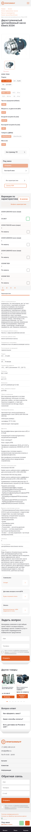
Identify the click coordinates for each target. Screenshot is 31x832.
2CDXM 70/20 (5, 263)
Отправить (6, 658)
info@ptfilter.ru (6, 751)
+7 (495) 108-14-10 (8, 747)
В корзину (7, 697)
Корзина (25, 830)
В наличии (24, 199)
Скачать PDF (10, 185)
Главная (3, 9)
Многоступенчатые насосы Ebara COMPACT (22, 688)
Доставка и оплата (6, 824)
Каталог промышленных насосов (9, 11)
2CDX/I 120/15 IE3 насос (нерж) (11, 211)
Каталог (10, 9)
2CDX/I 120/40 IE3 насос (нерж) (11, 238)
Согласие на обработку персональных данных (14, 816)
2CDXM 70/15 (5, 276)
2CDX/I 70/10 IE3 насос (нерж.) (11, 225)
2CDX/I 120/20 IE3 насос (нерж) (11, 250)
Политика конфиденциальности (10, 814)
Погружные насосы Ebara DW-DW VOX (7, 688)
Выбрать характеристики (18, 204)
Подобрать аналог (22, 696)
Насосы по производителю (8, 13)
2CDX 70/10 (5, 74)
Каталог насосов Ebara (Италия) (9, 15)
